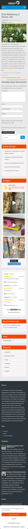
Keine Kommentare (15, 20)
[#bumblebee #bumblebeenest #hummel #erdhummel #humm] (14, 225)
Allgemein (7, 352)
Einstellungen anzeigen (14, 523)
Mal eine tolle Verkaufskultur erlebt (11, 77)
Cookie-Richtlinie (6, 526)
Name (3, 104)
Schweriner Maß (15, 325)
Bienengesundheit (9, 356)
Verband (7, 367)
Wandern (9, 22)
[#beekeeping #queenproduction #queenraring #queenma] (14, 247)
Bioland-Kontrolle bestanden (12, 167)
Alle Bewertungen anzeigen (14, 312)
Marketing (7, 363)
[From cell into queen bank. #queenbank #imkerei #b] (14, 203)
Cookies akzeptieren (14, 514)
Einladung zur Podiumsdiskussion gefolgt (14, 158)
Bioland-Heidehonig (10, 293)
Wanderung (5, 75)
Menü (3, 7)
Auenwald (13, 73)
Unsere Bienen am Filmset (12, 170)
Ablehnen (14, 518)
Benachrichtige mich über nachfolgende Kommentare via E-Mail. (12, 122)
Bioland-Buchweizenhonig (11, 282)
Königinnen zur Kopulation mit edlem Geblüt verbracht (15, 152)
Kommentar (5, 90)
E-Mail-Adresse (6, 109)
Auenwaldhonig (9, 68)
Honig (6, 359)
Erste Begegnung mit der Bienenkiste (16, 79)
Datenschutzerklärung (15, 526)
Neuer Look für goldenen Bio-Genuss (14, 163)
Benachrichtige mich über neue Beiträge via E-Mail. (14, 129)
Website (4, 114)
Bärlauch (18, 73)
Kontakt (4, 433)
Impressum (22, 526)
